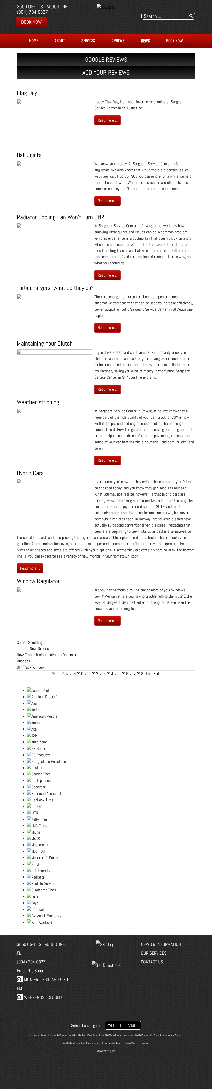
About (60, 40)
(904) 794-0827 (32, 12)
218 (140, 673)
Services (88, 40)
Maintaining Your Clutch (45, 343)
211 (88, 673)
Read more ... (107, 120)
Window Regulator (38, 581)
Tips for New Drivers (33, 648)
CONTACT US (152, 962)
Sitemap (145, 1043)
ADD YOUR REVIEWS (106, 72)
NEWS (145, 40)
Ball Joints (29, 155)
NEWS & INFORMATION (161, 944)
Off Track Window (31, 667)
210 (80, 673)
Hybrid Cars (30, 473)
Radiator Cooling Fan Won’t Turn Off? (60, 217)
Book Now (31, 22)
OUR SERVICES (153, 953)
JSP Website (155, 1035)
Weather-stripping (38, 402)
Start (56, 673)
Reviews (117, 40)
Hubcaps (23, 661)
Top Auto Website (174, 1035)
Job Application (112, 1043)
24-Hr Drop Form (71, 1043)
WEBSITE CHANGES (123, 1025)
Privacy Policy (130, 1043)
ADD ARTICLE (103, 1051)
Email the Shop (30, 971)
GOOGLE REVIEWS (106, 60)
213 (103, 673)
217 (133, 673)
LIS (113, 1051)
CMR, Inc (142, 1035)
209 (73, 673)
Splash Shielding (29, 642)
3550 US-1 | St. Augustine (42, 6)
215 (118, 673)
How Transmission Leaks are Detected (47, 654)
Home (33, 40)
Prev (65, 673)
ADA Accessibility (92, 1043)
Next (148, 673)
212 (95, 673)
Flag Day (27, 93)
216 (125, 673)
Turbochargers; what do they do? (55, 288)
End (156, 673)
